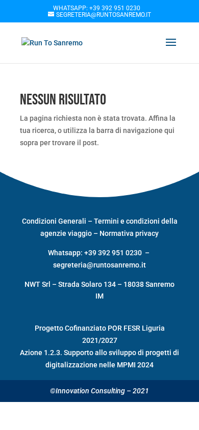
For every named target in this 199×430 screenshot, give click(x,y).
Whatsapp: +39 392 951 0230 (96, 8)
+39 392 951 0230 (113, 253)
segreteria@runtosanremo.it (99, 265)
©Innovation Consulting (87, 391)
